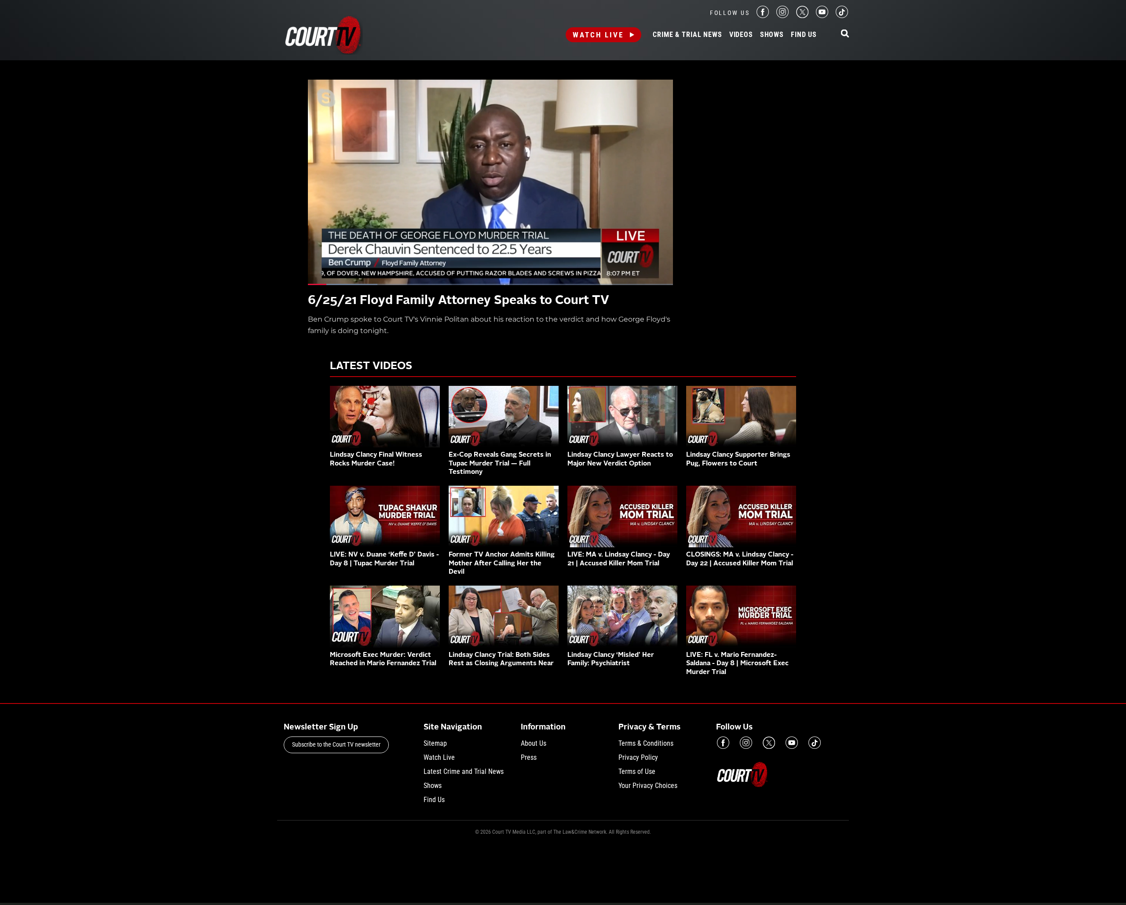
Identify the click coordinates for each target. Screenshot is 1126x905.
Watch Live (598, 34)
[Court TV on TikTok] (842, 15)
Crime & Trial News (687, 34)
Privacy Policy (638, 757)
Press (529, 757)
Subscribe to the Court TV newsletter (336, 744)
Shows (772, 34)
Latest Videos (371, 366)
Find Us (804, 34)
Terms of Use (636, 771)
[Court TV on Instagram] (782, 15)
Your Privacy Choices (647, 785)
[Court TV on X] (802, 15)
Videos (741, 34)
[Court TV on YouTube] (822, 15)
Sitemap (435, 743)
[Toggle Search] (845, 34)
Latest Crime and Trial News (464, 771)
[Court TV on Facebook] (763, 15)
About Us (533, 743)
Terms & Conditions (645, 743)
